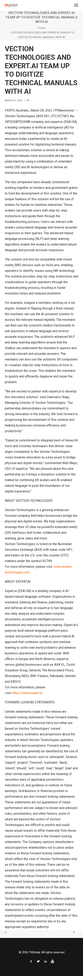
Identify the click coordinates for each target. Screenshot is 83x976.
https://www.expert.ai (27, 693)
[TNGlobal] (11, 5)
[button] (76, 5)
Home (41, 27)
